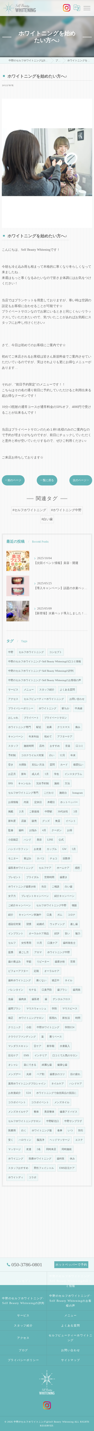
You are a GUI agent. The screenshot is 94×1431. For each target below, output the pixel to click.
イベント (71, 821)
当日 (43, 886)
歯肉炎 (22, 999)
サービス (13, 689)
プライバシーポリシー (20, 708)
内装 (26, 802)
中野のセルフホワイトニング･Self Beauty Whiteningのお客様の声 (44, 680)
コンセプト (55, 652)
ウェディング (57, 924)
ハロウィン (25, 1140)
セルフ (12, 943)
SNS (10, 783)
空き (10, 764)
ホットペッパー (69, 802)
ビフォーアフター (18, 971)
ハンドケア (75, 1083)
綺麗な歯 (47, 1065)
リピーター (43, 961)
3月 (75, 811)
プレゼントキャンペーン (35, 896)
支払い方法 (38, 764)
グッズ (46, 821)
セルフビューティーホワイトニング (44, 699)
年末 (73, 755)
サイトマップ (70, 1360)
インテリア (40, 1055)
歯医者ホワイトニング (20, 868)
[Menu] (87, 8)
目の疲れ (75, 1074)
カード (64, 764)
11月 (39, 943)
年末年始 (34, 736)
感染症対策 (14, 924)
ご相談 (55, 886)
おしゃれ (13, 718)
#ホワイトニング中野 (66, 510)
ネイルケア (57, 1083)
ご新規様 (34, 811)
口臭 (49, 915)
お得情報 (13, 802)
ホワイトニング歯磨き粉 (22, 886)
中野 (10, 652)
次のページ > (81, 480)
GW (64, 849)
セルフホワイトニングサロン (24, 1121)
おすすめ (55, 746)
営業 (72, 961)
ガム (59, 915)
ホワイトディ (15, 1177)
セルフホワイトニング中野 (51, 905)
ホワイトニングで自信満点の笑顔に (56, 1093)
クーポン (57, 830)
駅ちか (65, 708)
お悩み (33, 830)
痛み (77, 727)
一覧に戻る (47, 480)
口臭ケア (52, 943)
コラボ (32, 1177)
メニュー (29, 689)
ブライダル (32, 877)
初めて (48, 736)
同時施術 (67, 1149)
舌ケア (37, 1046)
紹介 (10, 915)
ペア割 (40, 1074)
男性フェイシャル (44, 1168)
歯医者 (35, 999)
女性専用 (26, 943)
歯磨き (63, 877)
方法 (67, 783)
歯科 (21, 830)
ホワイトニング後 (42, 1130)
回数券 (66, 858)
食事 (59, 1130)
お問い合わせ (76, 699)
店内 (41, 746)
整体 (36, 1111)
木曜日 (51, 802)
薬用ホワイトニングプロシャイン (27, 1083)
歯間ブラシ (14, 1008)
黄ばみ (27, 858)
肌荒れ (53, 1018)
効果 (49, 727)
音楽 (67, 746)
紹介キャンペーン (64, 896)
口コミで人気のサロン (65, 1055)
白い (51, 755)
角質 (57, 821)
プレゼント (14, 877)
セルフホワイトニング (31, 652)
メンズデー (14, 1074)
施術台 (63, 793)
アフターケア (64, 736)
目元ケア (13, 1055)
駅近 (38, 727)
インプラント (15, 933)
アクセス (13, 699)
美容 (39, 839)
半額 (28, 961)
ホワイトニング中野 (58, 952)
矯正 (10, 1018)
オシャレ (13, 1065)
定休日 (38, 802)
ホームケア (63, 868)
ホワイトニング (47, 708)
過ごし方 (24, 952)
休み (72, 1158)
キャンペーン (15, 736)
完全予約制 (42, 783)
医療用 (12, 1130)
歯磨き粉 (60, 961)
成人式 (35, 774)
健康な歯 (62, 1065)
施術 (56, 783)
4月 (44, 830)
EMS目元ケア (67, 1168)
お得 (69, 830)
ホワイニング (15, 1158)
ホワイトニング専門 (19, 727)
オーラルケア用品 (39, 933)
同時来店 (51, 1149)
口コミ (79, 746)
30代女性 (63, 811)
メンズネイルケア (18, 1111)
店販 (23, 821)
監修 (10, 830)
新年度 (12, 821)
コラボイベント (17, 1102)
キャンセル (24, 783)
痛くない (41, 980)
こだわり (49, 793)
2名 (39, 1149)
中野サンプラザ (73, 1121)
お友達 (37, 849)
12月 (62, 755)
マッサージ (14, 1149)
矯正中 (55, 980)
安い (67, 933)
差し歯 (74, 924)
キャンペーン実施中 (30, 915)
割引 (80, 1130)
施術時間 (29, 746)
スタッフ (13, 746)
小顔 (28, 1027)
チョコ (53, 858)
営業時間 (49, 877)
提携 (10, 952)
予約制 (12, 755)
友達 (28, 1149)
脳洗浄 (40, 1140)
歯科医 (60, 1158)
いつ (70, 1130)
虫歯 (10, 999)
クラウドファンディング (22, 1036)
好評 (56, 933)
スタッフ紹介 (46, 689)
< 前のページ (13, 480)
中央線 (78, 708)
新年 (23, 774)
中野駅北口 (52, 1121)
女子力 (12, 896)
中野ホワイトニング (48, 1027)
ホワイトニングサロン (31, 1018)
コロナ (71, 915)
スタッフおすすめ (18, 1168)
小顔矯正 (13, 839)
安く (10, 1140)
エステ (79, 1140)
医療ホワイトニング (40, 1158)
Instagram (77, 793)
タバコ (40, 858)
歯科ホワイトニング (19, 980)
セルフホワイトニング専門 (23, 793)
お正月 (12, 774)
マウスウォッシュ (36, 1008)
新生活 (66, 1018)
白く (23, 1130)
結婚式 (40, 924)
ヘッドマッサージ (60, 1140)
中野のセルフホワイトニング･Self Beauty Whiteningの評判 (40, 671)
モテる (32, 990)
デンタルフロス (61, 999)
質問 (52, 764)
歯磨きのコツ (57, 1074)
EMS (26, 1055)
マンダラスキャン (18, 1046)
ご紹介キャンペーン (19, 905)
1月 (47, 774)
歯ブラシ (62, 990)
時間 (77, 1018)
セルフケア (45, 868)
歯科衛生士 (69, 943)
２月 (21, 811)
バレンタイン (15, 990)
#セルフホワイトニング (29, 510)
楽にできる (30, 1065)
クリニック (14, 1027)
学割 (54, 1008)
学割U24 (69, 1027)
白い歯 (68, 886)
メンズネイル (61, 1102)
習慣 (28, 924)
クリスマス (63, 727)
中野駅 (48, 811)
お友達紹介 (14, 1093)
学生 (56, 774)
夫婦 (28, 1074)
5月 (74, 849)
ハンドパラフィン (18, 849)
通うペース (55, 1036)
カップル (52, 849)
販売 (34, 821)
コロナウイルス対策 (32, 755)
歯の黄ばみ (14, 961)
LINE (50, 839)
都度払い (78, 764)
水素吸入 (65, 1046)
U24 (28, 1093)
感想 (77, 868)
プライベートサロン (55, 718)
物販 (74, 905)
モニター (13, 858)
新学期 (50, 1046)
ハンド (27, 839)
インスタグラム (73, 774)
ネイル (68, 980)
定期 (36, 971)
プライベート (31, 718)
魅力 (77, 933)
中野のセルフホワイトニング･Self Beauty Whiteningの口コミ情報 (44, 661)
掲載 (10, 811)
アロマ (38, 952)
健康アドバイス (68, 1111)
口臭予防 (47, 990)
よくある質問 (67, 689)
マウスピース (69, 1008)
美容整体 (49, 1111)
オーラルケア (51, 971)
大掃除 (22, 764)
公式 (61, 839)
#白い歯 (47, 519)
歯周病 (76, 990)
